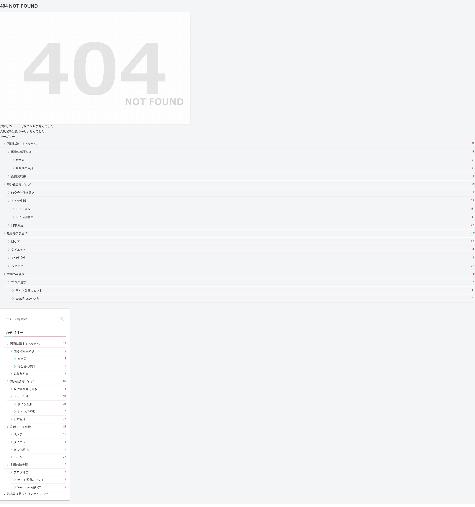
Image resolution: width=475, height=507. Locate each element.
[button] (62, 319)
